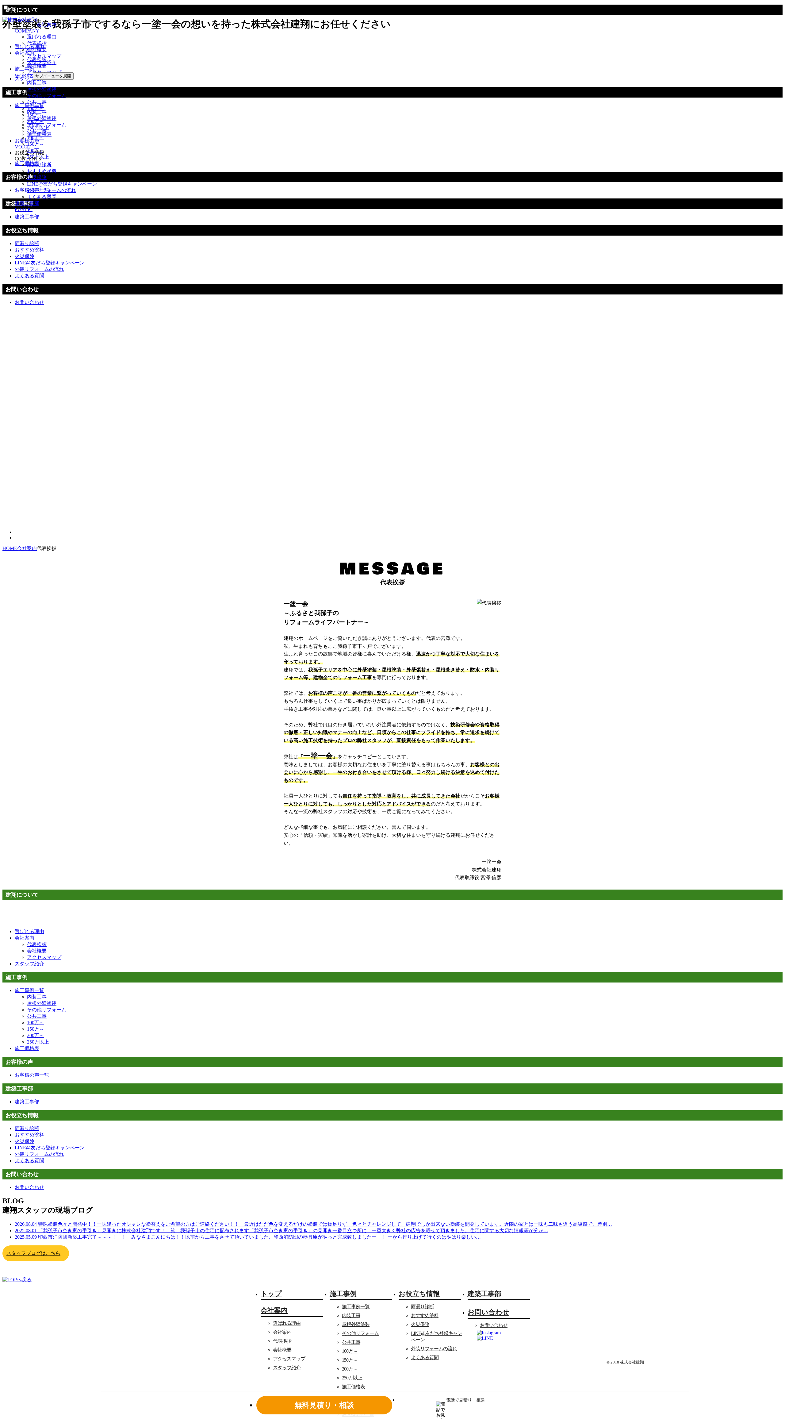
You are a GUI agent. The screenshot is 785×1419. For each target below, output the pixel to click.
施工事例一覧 (356, 1306)
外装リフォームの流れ (51, 190)
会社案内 (24, 937)
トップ (271, 1294)
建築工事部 (484, 1294)
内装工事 (37, 82)
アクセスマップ (44, 56)
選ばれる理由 (41, 36)
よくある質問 (41, 196)
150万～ (35, 114)
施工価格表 (39, 134)
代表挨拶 (37, 43)
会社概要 (37, 49)
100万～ (35, 108)
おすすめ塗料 (41, 171)
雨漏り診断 (39, 164)
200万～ (35, 121)
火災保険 (37, 177)
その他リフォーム (46, 95)
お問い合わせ (493, 1325)
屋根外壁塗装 (41, 89)
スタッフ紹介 (41, 62)
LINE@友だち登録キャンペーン (62, 184)
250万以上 (38, 127)
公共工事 (37, 102)
